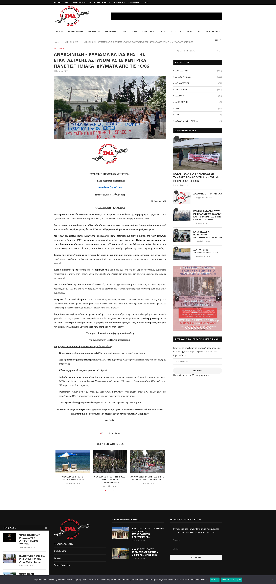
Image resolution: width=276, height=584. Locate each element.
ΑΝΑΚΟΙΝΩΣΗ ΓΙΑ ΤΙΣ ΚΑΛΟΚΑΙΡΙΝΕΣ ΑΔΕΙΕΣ (73, 478)
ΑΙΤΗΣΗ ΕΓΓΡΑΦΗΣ (62, 2)
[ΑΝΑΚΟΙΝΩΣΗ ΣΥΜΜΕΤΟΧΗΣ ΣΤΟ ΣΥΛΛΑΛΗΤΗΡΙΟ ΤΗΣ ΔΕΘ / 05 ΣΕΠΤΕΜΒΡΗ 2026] (147, 461)
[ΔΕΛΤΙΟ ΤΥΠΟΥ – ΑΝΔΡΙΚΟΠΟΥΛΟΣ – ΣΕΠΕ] (181, 254)
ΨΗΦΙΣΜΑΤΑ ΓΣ (135, 2)
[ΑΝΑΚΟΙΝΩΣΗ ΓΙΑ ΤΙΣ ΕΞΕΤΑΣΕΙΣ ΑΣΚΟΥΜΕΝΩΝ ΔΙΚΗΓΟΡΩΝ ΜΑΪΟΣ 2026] (120, 553)
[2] (189, 328)
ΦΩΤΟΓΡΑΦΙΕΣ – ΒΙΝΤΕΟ (99, 2)
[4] (195, 328)
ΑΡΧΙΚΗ (59, 31)
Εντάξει (214, 579)
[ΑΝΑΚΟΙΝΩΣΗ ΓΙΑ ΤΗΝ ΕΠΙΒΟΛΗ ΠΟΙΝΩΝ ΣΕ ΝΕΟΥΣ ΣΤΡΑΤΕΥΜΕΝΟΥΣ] (110, 461)
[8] (207, 328)
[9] (210, 328)
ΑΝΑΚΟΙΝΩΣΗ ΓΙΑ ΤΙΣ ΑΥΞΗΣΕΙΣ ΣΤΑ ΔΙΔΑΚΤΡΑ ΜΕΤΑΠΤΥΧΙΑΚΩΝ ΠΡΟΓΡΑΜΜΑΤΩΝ (148, 532)
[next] (218, 298)
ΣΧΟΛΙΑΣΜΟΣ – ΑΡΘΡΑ (182, 31)
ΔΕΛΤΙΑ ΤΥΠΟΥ (129, 31)
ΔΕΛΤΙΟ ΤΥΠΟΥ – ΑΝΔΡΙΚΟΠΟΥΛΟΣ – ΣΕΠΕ (205, 251)
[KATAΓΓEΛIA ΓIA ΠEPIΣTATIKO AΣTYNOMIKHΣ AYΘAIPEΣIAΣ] (181, 236)
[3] (192, 328)
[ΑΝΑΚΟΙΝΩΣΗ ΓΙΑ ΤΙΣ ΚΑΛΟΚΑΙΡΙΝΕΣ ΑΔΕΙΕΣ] (72, 461)
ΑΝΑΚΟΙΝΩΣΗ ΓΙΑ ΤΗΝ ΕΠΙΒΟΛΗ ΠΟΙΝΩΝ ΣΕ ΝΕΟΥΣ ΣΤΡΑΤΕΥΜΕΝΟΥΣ (110, 479)
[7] (204, 328)
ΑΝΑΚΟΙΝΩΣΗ (26, 574)
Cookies (57, 558)
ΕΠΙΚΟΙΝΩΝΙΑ (119, 2)
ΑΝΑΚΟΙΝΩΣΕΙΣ (75, 31)
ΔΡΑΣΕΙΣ (162, 31)
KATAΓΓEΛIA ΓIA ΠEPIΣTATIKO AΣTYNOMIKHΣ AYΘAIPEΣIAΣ (207, 234)
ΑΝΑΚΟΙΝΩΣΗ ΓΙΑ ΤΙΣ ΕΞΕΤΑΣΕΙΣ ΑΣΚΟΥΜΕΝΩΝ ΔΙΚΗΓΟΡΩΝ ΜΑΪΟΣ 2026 (145, 552)
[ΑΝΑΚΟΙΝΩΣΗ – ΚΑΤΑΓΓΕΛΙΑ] (181, 198)
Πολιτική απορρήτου (231, 579)
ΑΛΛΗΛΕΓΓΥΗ (94, 31)
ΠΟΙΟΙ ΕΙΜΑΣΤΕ (79, 2)
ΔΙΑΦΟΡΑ (198, 95)
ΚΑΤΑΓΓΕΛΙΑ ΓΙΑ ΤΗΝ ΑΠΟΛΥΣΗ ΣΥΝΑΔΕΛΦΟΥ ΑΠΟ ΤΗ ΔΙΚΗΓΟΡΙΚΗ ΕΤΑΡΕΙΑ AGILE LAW (196, 177)
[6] (201, 328)
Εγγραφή (197, 370)
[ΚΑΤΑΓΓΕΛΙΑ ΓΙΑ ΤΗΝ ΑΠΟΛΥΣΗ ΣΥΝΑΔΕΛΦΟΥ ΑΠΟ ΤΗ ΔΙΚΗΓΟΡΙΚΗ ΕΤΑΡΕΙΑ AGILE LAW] (197, 154)
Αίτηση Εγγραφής (62, 565)
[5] (198, 328)
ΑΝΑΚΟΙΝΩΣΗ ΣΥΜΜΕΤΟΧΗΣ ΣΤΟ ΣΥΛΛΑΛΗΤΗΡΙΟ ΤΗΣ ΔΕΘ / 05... (147, 478)
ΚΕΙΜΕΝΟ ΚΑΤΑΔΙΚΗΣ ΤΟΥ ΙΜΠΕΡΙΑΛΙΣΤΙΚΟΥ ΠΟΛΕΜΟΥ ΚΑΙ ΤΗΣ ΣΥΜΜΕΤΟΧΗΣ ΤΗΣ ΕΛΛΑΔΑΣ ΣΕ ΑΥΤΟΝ (207, 215)
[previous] (177, 298)
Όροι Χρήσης (60, 551)
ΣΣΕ (146, 2)
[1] (186, 328)
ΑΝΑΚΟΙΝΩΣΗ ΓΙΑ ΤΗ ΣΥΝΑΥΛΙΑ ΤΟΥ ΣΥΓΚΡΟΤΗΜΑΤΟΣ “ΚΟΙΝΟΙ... (30, 539)
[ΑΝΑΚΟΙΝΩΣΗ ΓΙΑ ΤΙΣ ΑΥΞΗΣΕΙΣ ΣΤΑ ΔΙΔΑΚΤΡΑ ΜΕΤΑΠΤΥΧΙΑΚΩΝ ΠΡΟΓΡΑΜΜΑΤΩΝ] (120, 533)
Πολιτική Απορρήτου (63, 543)
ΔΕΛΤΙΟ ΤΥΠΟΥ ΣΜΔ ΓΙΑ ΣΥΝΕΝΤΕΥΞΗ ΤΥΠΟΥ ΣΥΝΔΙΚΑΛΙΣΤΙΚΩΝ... (32, 558)
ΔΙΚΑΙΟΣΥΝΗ (147, 31)
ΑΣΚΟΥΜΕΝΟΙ (111, 31)
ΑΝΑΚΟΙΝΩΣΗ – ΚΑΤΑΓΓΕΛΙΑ (207, 193)
